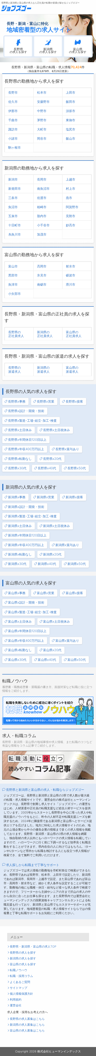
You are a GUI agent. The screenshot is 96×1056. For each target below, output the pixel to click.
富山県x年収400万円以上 (26, 640)
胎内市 (41, 216)
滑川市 (70, 284)
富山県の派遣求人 (72, 369)
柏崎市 (41, 207)
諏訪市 (13, 129)
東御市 (70, 120)
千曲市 (13, 120)
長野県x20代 (52, 459)
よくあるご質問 (20, 982)
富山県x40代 (47, 659)
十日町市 (14, 225)
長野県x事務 (16, 401)
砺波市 (70, 275)
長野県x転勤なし (20, 459)
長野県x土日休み (20, 430)
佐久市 (13, 102)
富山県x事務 (16, 593)
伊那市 (13, 111)
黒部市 (13, 275)
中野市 (41, 111)
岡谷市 (41, 138)
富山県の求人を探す (23, 964)
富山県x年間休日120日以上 (27, 631)
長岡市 (41, 179)
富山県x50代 (76, 659)
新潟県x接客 (74, 497)
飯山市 (70, 138)
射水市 (70, 266)
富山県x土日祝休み (56, 621)
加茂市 (41, 234)
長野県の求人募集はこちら (27, 1019)
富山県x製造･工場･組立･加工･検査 (32, 612)
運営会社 (15, 1005)
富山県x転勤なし (20, 650)
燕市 (69, 198)
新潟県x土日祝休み (56, 526)
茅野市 (41, 120)
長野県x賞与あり (67, 449)
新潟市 (13, 179)
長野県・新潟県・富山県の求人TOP (33, 946)
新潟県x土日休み (20, 526)
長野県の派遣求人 (14, 369)
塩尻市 (70, 129)
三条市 (13, 198)
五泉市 (13, 216)
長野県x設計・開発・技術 (26, 411)
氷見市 (41, 275)
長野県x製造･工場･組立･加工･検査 (32, 420)
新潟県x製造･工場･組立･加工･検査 (32, 516)
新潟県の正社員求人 (45, 334)
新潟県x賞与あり (67, 545)
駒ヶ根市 (14, 147)
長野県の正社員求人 (16, 334)
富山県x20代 (52, 650)
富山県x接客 (74, 593)
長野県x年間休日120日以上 (27, 439)
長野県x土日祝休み (56, 430)
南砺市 (41, 284)
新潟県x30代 (17, 564)
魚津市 (13, 284)
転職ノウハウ (18, 970)
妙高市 (70, 225)
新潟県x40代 (47, 564)
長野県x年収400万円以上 (26, 449)
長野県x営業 (45, 401)
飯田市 (70, 102)
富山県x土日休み (20, 621)
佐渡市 (41, 198)
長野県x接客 (74, 401)
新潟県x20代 (52, 554)
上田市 (70, 92)
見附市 (70, 216)
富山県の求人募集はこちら (27, 1030)
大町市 (41, 129)
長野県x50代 (76, 468)
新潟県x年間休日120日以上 (27, 535)
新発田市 (14, 188)
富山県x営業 (45, 593)
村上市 (70, 188)
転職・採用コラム (21, 976)
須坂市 (70, 111)
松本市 (41, 92)
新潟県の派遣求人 (43, 369)
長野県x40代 (47, 468)
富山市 (13, 266)
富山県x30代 (17, 659)
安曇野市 (43, 102)
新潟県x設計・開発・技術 (26, 507)
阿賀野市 (72, 207)
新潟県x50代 (76, 564)
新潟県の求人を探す (23, 958)
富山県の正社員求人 (73, 334)
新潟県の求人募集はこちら (27, 1024)
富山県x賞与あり (67, 640)
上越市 (70, 179)
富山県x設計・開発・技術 (26, 602)
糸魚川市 (14, 234)
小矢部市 (14, 293)
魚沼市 (13, 207)
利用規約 (15, 999)
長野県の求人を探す (23, 952)
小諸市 (13, 138)
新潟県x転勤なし (20, 554)
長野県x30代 (17, 468)
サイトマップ (18, 988)
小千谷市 (43, 225)
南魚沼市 (43, 188)
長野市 (13, 92)
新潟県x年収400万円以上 (26, 545)
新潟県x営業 (45, 497)
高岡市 (41, 266)
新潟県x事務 (16, 497)
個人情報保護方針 (21, 993)
